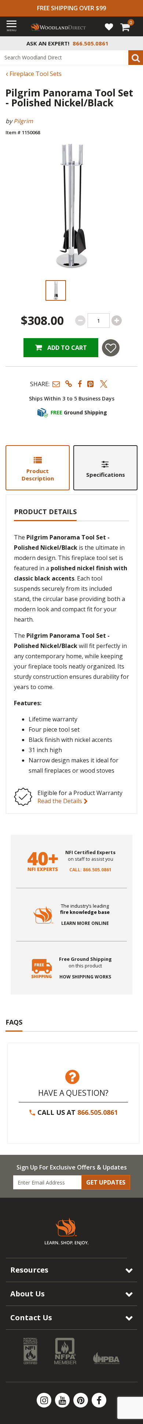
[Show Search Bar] (133, 43)
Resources (29, 1270)
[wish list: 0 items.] (109, 26)
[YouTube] (63, 1400)
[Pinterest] (81, 1400)
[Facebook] (99, 1400)
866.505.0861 (97, 1112)
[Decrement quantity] (80, 320)
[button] (56, 384)
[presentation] (56, 290)
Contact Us (31, 1317)
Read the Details (60, 801)
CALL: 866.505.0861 (90, 870)
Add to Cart (66, 348)
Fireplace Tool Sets (35, 74)
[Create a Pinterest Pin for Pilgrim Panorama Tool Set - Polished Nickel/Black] (91, 384)
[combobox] (71, 57)
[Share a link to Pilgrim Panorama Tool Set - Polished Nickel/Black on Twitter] (103, 384)
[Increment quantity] (116, 320)
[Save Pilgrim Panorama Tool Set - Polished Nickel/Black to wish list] (111, 347)
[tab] (38, 467)
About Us (27, 1294)
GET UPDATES (105, 1182)
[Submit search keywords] (135, 57)
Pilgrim (23, 121)
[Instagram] (44, 1400)
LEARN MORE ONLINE (85, 923)
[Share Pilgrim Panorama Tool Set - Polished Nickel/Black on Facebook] (80, 384)
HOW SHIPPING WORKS (85, 977)
